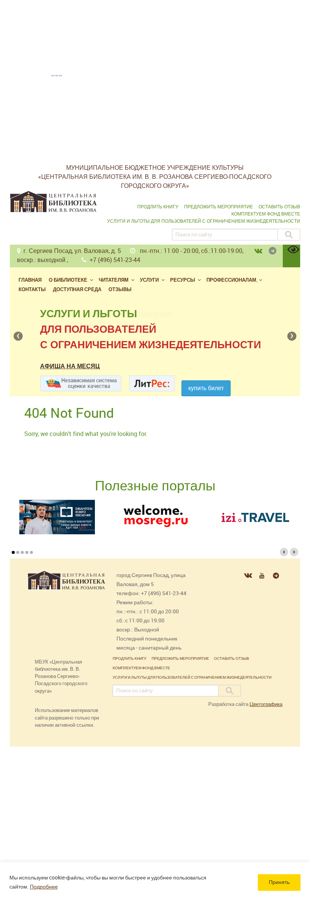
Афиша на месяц (70, 366)
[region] (155, 880)
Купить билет (206, 388)
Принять (279, 882)
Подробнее (44, 887)
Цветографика (266, 704)
